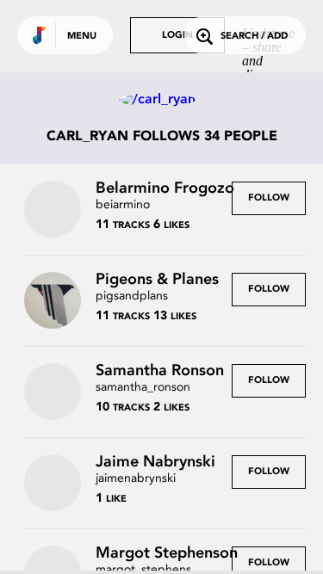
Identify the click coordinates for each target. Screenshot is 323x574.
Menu (81, 36)
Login (177, 35)
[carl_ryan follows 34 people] (162, 100)
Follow (268, 198)
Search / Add (254, 36)
